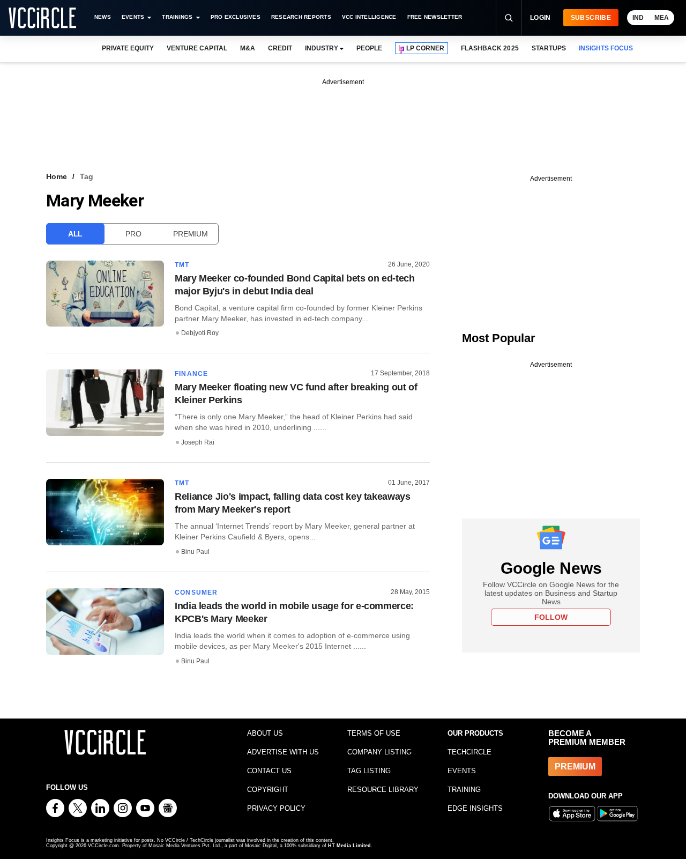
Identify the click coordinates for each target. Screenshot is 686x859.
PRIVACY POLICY (276, 808)
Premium (190, 233)
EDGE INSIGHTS (475, 808)
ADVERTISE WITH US (283, 752)
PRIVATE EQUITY (128, 48)
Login (540, 17)
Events (133, 17)
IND (638, 17)
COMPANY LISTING (379, 752)
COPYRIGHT (267, 790)
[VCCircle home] (42, 17)
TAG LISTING (369, 771)
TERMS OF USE (373, 733)
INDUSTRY (321, 48)
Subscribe (591, 17)
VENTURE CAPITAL (197, 48)
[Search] (508, 17)
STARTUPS (549, 48)
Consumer (196, 592)
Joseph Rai (197, 442)
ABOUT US (265, 733)
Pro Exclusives (235, 17)
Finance (191, 373)
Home (56, 176)
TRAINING (464, 790)
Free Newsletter (435, 17)
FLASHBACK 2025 (489, 48)
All (75, 233)
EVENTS (462, 771)
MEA (661, 17)
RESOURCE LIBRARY (383, 790)
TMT (182, 265)
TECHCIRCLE (469, 752)
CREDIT (280, 48)
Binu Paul (195, 552)
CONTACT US (269, 771)
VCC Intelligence (369, 17)
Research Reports (301, 17)
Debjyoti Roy (200, 333)
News (102, 17)
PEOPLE (369, 48)
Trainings (177, 17)
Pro (133, 233)
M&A (247, 48)
